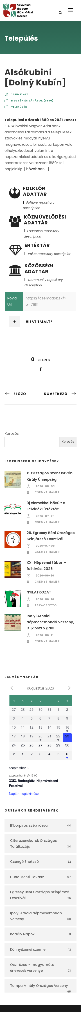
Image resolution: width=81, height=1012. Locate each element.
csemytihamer (47, 492)
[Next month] (69, 688)
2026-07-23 (45, 516)
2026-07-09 (45, 546)
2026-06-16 (45, 575)
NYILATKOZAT (39, 592)
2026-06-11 (45, 635)
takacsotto (46, 605)
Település (19, 107)
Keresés (11, 433)
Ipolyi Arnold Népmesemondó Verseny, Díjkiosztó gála (50, 622)
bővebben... (36, 169)
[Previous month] (11, 688)
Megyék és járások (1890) (32, 100)
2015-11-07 (19, 94)
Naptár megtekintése (24, 793)
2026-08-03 (45, 486)
